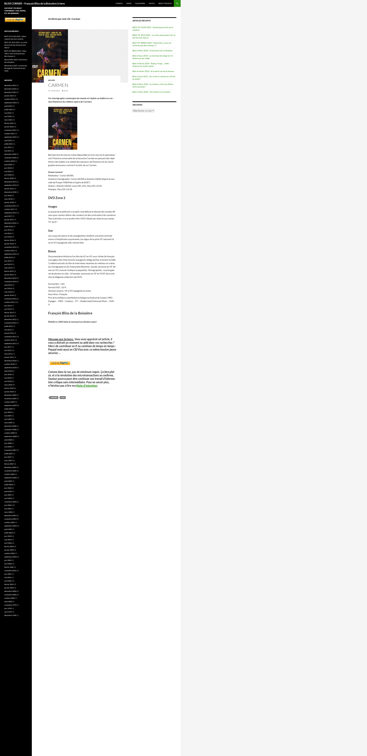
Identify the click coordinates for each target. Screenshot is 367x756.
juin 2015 (7, 261)
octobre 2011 (9, 340)
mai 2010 (7, 378)
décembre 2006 (10, 467)
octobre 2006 (9, 474)
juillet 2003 (8, 533)
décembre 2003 (10, 515)
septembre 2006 (10, 478)
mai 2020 (7, 171)
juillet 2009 (8, 409)
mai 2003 (7, 540)
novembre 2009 (10, 398)
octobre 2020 (9, 161)
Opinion (119, 3)
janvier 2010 (9, 392)
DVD (63, 397)
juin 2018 (7, 195)
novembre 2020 (10, 158)
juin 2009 (7, 412)
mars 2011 (8, 354)
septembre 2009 (10, 405)
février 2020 (9, 178)
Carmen (58, 85)
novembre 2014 (10, 281)
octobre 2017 (9, 209)
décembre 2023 (10, 92)
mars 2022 (8, 120)
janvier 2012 (9, 333)
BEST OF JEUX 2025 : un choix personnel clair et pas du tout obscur (15, 45)
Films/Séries (140, 3)
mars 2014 (8, 292)
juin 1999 (7, 608)
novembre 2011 (10, 336)
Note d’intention (86, 385)
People (152, 3)
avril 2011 (8, 350)
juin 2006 (7, 488)
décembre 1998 (10, 615)
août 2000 (8, 601)
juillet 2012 (8, 326)
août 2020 (8, 164)
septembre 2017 (10, 213)
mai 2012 (7, 330)
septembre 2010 (10, 367)
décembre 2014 (10, 278)
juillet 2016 (8, 226)
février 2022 (9, 123)
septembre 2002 (10, 557)
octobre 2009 (9, 402)
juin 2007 (7, 457)
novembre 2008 (10, 429)
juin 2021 (7, 147)
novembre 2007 (10, 450)
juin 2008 (7, 443)
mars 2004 (8, 512)
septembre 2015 (10, 254)
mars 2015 (8, 268)
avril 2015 (8, 264)
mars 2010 (8, 385)
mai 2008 (7, 447)
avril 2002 (8, 564)
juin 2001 (7, 574)
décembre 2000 (10, 591)
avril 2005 (8, 498)
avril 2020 (8, 175)
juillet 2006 (8, 484)
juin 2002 (7, 560)
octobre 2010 (9, 364)
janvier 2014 (9, 295)
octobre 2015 (9, 250)
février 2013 (9, 312)
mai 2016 (7, 233)
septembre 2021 (10, 137)
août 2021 (8, 140)
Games (128, 3)
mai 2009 (7, 416)
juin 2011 (7, 347)
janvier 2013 (9, 316)
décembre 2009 (10, 395)
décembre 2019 (10, 182)
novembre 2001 (10, 570)
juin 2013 (7, 306)
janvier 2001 (9, 588)
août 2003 (8, 529)
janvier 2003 (9, 550)
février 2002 (9, 567)
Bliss (66, 91)
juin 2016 (7, 230)
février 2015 (9, 271)
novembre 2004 (10, 502)
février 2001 (9, 584)
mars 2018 (8, 199)
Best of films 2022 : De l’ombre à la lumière (151, 92)
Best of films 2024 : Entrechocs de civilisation (152, 50)
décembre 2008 (10, 426)
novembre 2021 (10, 130)
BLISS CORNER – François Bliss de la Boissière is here (34, 3)
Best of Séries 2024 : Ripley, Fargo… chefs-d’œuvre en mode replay (151, 64)
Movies (51, 80)
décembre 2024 (10, 89)
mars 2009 (8, 423)
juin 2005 (7, 495)
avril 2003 (8, 543)
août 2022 (8, 106)
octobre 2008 (9, 433)
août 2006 (8, 481)
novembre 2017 (10, 206)
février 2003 (9, 546)
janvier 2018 (9, 202)
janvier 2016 (9, 244)
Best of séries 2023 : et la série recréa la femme (153, 71)
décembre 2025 (10, 85)
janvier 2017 (9, 219)
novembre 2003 (10, 519)
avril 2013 (8, 309)
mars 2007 (8, 460)
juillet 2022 (8, 109)
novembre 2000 (10, 595)
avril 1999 (8, 612)
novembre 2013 (10, 299)
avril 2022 (8, 116)
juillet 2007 (8, 453)
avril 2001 (8, 581)
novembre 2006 (10, 471)
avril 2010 (8, 381)
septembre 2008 (10, 436)
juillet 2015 (8, 257)
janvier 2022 (9, 127)
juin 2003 (7, 536)
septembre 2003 (10, 526)
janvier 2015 (9, 275)
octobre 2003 (9, 522)
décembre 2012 (10, 319)
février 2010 (9, 388)
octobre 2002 (9, 553)
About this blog (165, 3)
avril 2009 (8, 419)
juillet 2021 (8, 144)
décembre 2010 (10, 361)
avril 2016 (8, 237)
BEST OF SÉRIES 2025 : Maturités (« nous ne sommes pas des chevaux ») (151, 44)
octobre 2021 (9, 133)
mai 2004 (7, 509)
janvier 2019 (9, 189)
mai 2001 (7, 577)
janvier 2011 (9, 357)
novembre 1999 (10, 605)
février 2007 (9, 464)
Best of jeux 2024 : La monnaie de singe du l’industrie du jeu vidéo (15, 68)
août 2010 (8, 371)
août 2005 (8, 491)
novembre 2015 (10, 247)
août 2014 (8, 285)
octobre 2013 (9, 302)
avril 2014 (8, 288)
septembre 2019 (10, 185)
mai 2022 (7, 113)
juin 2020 (7, 168)
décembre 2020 (10, 154)
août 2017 (8, 216)
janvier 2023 (9, 96)
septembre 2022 (10, 103)
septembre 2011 (10, 343)
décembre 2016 (10, 223)
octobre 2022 (9, 99)
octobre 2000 (9, 598)
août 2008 (8, 440)
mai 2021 (7, 151)
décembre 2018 (10, 192)
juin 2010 (7, 374)
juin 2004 (7, 505)
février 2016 (9, 240)
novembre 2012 (10, 323)
